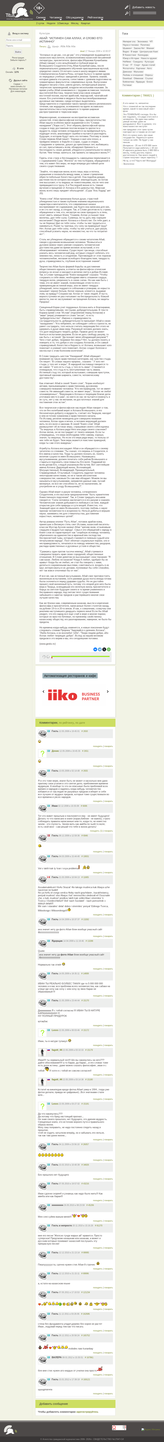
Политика (145, 45)
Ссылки (149, 78)
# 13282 (85, 919)
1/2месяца (63, 23)
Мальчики (138, 72)
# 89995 (85, 1252)
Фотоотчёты (128, 68)
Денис (55, 750)
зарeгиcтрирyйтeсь (87, 1411)
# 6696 (84, 806)
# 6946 (85, 835)
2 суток (40, 23)
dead (82, 51)
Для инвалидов (18, 91)
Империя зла (129, 41)
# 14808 (85, 973)
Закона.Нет (139, 48)
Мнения (150, 48)
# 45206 (90, 1205)
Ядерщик (140, 82)
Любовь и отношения (133, 75)
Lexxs (55, 1030)
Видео (126, 51)
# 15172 (85, 1030)
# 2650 (85, 731)
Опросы (149, 75)
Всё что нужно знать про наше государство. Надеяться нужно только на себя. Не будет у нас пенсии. (138, 139)
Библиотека (128, 82)
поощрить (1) (96, 831)
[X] (104, 649)
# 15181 (85, 1104)
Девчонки (127, 72)
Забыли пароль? (18, 60)
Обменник (138, 78)
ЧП (151, 41)
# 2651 (85, 751)
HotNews (127, 62)
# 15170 (85, 1000)
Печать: (43, 46)
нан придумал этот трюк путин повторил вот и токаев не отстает (139, 130)
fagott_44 (57, 1049)
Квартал (85, 23)
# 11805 (85, 877)
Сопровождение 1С (59, 675)
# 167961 (89, 1357)
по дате (80, 722)
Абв (62, 46)
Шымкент (127, 48)
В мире (134, 51)
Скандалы (138, 62)
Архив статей (148, 65)
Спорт (137, 65)
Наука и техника (131, 45)
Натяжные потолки (18, 89)
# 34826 (85, 1165)
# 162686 (85, 1314)
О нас (125, 65)
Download (127, 78)
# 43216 (85, 1183)
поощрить (98, 746)
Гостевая (127, 85)
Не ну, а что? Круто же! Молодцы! (139, 160)
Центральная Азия (149, 51)
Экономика (142, 41)
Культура (44, 33)
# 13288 (89, 941)
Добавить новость (142, 7)
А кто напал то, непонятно (135, 103)
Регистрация (18, 58)
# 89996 (85, 1273)
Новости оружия (149, 58)
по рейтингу (66, 722)
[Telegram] (100, 649)
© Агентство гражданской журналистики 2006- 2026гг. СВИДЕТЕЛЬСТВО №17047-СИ (82, 1439)
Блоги (149, 82)
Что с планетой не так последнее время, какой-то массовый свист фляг (139, 108)
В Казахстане (129, 55)
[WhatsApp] (109, 649)
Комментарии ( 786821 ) (138, 95)
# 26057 (85, 1144)
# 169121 (86, 1379)
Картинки (140, 68)
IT (131, 65)
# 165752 (85, 1335)
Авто (149, 68)
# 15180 (89, 1079)
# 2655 (85, 771)
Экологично (128, 164)
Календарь (143, 55)
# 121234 (85, 1292)
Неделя (51, 23)
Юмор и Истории (131, 58)
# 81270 (98, 1225)
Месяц (74, 23)
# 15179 (89, 1050)
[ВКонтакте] (95, 649)
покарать (108, 746)
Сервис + (18, 84)
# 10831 (85, 856)
